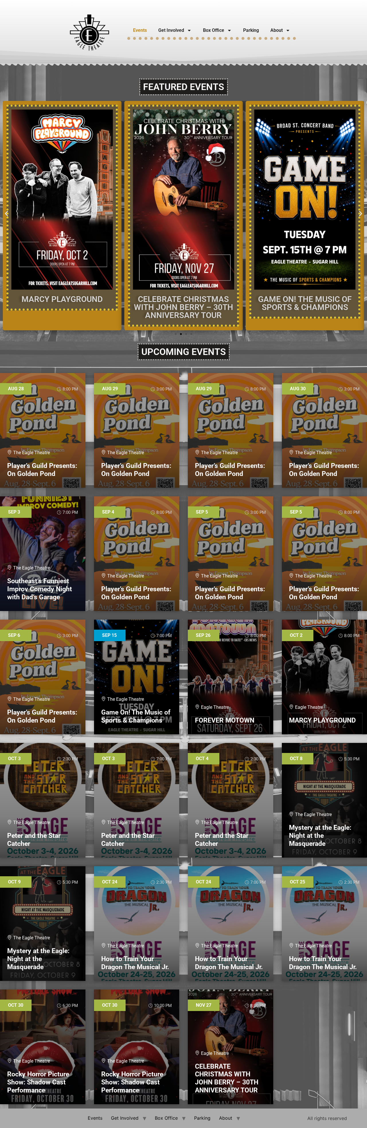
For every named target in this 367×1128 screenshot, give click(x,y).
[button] (6, 213)
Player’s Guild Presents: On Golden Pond (42, 470)
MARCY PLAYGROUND (62, 299)
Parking (251, 30)
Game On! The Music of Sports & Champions (305, 303)
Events (140, 30)
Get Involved (171, 30)
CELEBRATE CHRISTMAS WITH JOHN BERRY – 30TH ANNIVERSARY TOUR (183, 307)
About (276, 30)
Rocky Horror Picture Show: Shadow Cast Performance (38, 1082)
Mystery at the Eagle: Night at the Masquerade (320, 835)
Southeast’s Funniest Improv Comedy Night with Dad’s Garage (39, 589)
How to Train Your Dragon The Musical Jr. (135, 963)
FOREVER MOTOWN (224, 720)
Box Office (213, 30)
